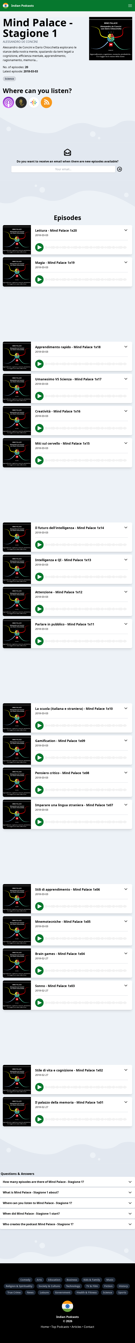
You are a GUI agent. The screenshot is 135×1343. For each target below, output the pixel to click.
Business (72, 1279)
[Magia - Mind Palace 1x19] (17, 272)
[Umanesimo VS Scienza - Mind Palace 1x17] (17, 388)
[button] (130, 6)
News (30, 1292)
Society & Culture (49, 1286)
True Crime (14, 1292)
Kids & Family (91, 1279)
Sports (122, 1292)
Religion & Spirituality (19, 1286)
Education (54, 1279)
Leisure (44, 1292)
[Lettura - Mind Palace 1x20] (17, 239)
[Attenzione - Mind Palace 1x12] (17, 601)
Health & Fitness (87, 1292)
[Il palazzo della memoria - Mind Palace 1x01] (17, 1111)
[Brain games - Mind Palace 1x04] (17, 963)
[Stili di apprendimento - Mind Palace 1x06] (17, 898)
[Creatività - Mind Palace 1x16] (17, 420)
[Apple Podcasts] (8, 102)
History (123, 1286)
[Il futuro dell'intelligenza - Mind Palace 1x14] (17, 537)
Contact (89, 1327)
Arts (39, 1279)
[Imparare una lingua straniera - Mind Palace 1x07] (17, 814)
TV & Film (92, 1286)
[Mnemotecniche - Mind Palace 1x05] (17, 931)
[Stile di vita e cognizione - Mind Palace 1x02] (17, 1079)
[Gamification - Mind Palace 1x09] (17, 750)
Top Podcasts (60, 1327)
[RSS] (46, 102)
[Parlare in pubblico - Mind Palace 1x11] (17, 633)
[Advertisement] (67, 314)
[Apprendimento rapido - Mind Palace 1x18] (17, 356)
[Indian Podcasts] (67, 1306)
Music (109, 1279)
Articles (76, 1327)
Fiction (108, 1286)
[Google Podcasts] (33, 102)
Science (9, 78)
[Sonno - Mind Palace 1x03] (17, 995)
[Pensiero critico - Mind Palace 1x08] (17, 782)
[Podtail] (21, 102)
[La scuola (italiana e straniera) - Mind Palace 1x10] (17, 718)
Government (62, 1292)
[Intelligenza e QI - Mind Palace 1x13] (17, 569)
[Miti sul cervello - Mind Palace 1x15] (17, 452)
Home (45, 1327)
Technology (73, 1286)
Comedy (25, 1279)
